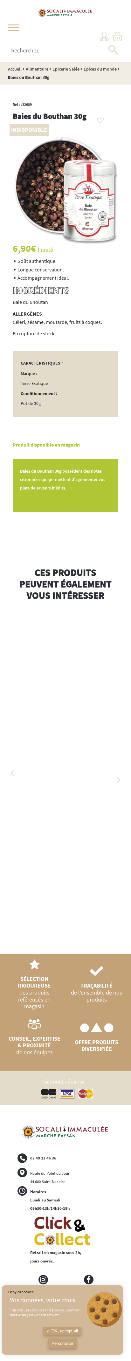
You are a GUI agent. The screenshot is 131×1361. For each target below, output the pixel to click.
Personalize (62, 1343)
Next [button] (118, 779)
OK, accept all (64, 1331)
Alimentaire (37, 69)
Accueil (15, 69)
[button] (99, 118)
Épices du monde (100, 69)
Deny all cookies (21, 1292)
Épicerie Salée (65, 69)
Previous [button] (12, 773)
